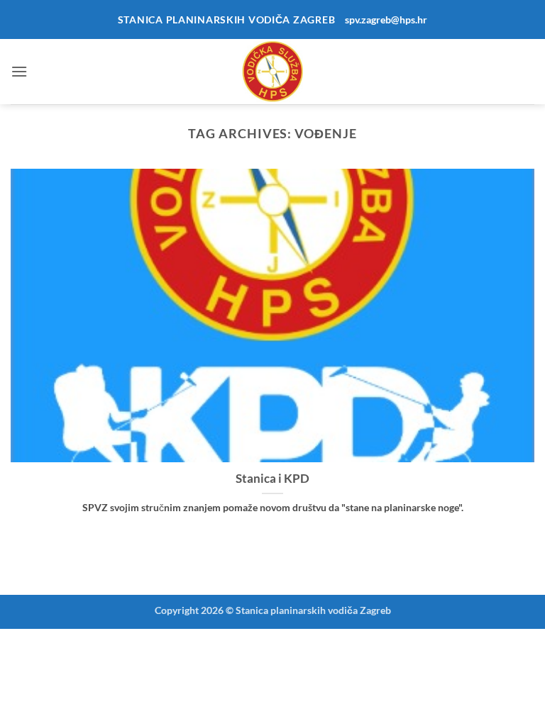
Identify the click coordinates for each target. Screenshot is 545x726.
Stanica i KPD (272, 478)
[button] (19, 71)
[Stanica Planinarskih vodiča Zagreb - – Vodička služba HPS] (273, 71)
